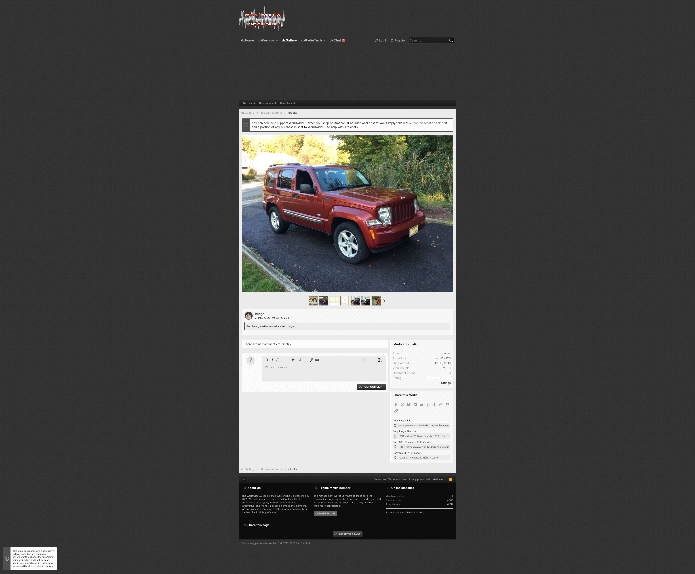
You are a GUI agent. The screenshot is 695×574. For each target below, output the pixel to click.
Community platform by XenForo (276, 543)
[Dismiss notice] (53, 551)
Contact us (380, 479)
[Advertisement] (347, 72)
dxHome (438, 479)
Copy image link (401, 420)
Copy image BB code (404, 431)
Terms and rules (397, 479)
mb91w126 (264, 317)
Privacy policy (416, 479)
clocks (446, 353)
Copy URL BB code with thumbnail (412, 442)
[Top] (446, 479)
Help (428, 479)
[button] (277, 40)
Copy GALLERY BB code (406, 452)
